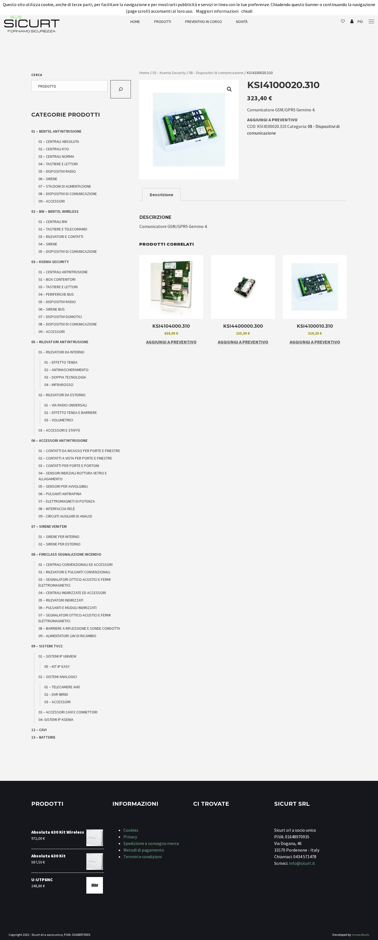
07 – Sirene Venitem (49, 526)
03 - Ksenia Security (169, 72)
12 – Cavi (39, 729)
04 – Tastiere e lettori (58, 163)
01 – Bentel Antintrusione (56, 131)
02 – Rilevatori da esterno (62, 394)
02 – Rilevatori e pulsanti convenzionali (74, 571)
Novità (242, 21)
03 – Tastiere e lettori (58, 286)
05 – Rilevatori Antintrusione (59, 341)
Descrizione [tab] (161, 194)
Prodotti (162, 21)
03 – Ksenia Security (50, 261)
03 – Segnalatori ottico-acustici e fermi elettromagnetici (74, 582)
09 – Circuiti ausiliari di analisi (65, 516)
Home (135, 21)
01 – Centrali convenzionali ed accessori (75, 564)
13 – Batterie (43, 737)
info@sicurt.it (302, 863)
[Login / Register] (351, 21)
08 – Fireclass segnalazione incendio (66, 554)
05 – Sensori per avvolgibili (63, 486)
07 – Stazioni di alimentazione (64, 186)
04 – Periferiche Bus (56, 294)
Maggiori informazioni (217, 11)
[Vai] (120, 89)
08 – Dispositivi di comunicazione (67, 193)
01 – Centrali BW (52, 221)
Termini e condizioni (142, 856)
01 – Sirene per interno (58, 536)
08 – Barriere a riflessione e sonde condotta (79, 628)
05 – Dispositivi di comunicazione (67, 251)
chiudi (246, 11)
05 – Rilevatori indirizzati (60, 600)
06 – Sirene (47, 178)
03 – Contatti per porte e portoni (68, 465)
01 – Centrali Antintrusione (63, 271)
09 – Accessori (51, 201)
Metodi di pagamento (143, 850)
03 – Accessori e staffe (59, 430)
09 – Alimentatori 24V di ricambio (67, 635)
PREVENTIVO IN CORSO (203, 21)
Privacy (130, 836)
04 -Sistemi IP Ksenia (55, 719)
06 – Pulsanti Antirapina (59, 493)
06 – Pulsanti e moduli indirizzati (67, 607)
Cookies (130, 830)
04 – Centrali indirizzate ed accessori (72, 592)
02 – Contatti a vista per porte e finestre (75, 458)
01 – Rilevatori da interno (61, 352)
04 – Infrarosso (58, 384)
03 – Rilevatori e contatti (60, 236)
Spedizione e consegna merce (151, 843)
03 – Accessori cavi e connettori (67, 712)
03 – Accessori (57, 701)
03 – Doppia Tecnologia (65, 377)
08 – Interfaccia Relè (56, 508)
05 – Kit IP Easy (57, 666)
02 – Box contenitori (57, 279)
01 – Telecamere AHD (62, 686)
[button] (229, 89)
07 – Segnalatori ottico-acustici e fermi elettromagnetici (74, 618)
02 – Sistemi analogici (57, 676)
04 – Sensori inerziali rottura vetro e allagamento (72, 476)
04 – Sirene (47, 243)
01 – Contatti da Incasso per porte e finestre (79, 450)
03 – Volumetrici (58, 420)
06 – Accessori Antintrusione (59, 440)
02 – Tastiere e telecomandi (62, 229)
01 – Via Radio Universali (65, 405)
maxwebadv (360, 935)
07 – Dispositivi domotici (60, 316)
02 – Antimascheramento (66, 369)
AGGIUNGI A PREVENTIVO (272, 119)
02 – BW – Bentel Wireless (55, 211)
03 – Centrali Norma (56, 156)
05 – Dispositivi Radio (57, 171)
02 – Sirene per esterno (59, 544)
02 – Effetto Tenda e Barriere (70, 412)
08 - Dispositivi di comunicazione (216, 72)
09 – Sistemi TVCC (47, 646)
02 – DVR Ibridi (56, 694)
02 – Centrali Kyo (53, 148)
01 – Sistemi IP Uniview (57, 656)
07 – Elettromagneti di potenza (66, 501)
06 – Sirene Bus (51, 309)
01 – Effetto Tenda (60, 362)
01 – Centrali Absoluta (58, 141)
